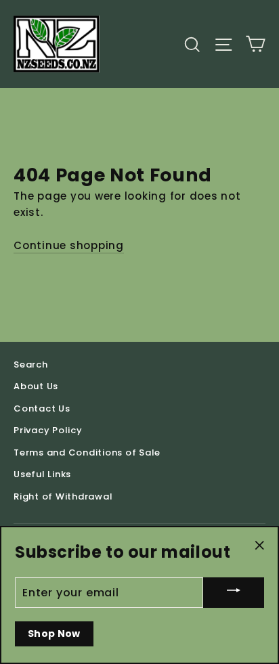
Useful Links (42, 474)
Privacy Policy (48, 430)
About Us (36, 386)
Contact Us (42, 408)
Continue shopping (69, 245)
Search (31, 364)
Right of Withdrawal (63, 496)
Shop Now (54, 633)
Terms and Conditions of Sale (87, 452)
